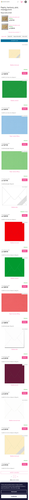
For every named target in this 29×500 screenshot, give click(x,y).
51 (17, 476)
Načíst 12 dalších (14, 472)
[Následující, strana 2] (14, 476)
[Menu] (25, 1)
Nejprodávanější (17, 36)
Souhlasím (14, 496)
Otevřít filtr (14, 40)
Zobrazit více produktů (13, 32)
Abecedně (24, 36)
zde (19, 488)
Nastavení (14, 491)
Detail (24, 73)
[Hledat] (17, 1)
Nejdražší (10, 36)
